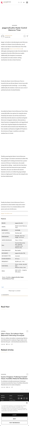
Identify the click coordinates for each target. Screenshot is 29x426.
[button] (27, 403)
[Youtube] (21, 398)
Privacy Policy (12, 400)
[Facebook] (24, 398)
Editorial (3, 331)
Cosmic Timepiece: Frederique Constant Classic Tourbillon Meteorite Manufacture (14, 377)
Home (3, 277)
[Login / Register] (21, 2)
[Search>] (18, 2)
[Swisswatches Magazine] (6, 2)
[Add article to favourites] (24, 36)
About (2, 400)
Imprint (10, 398)
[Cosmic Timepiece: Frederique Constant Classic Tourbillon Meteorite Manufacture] (14, 364)
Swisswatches (8, 35)
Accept (14, 415)
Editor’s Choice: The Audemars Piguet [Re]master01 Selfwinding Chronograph (12, 334)
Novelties (14, 25)
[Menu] (27, 2)
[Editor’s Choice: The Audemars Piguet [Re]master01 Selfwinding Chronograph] (14, 320)
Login (2, 287)
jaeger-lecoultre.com (6, 213)
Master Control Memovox (15, 48)
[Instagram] (19, 398)
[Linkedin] (27, 398)
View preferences (14, 422)
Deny (14, 419)
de (23, 2)
